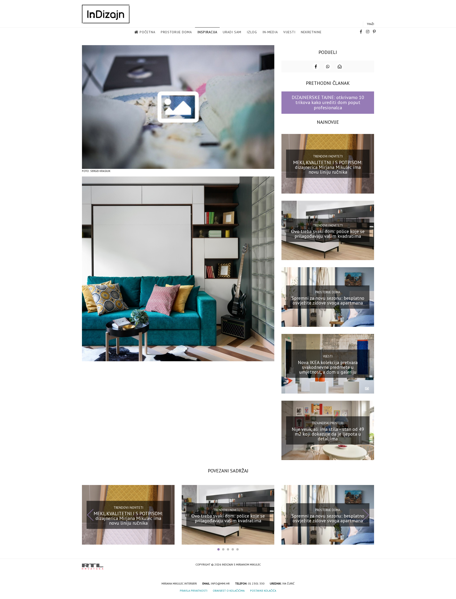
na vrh (369, 565)
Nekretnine (311, 32)
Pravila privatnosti (193, 590)
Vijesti (289, 32)
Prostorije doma (176, 32)
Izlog (252, 32)
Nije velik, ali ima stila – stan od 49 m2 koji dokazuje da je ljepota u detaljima (328, 434)
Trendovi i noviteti (328, 156)
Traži (370, 24)
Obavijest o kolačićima (229, 590)
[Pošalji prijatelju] (339, 66)
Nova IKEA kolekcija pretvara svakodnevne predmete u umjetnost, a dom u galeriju (328, 367)
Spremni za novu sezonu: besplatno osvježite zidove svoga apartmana (327, 300)
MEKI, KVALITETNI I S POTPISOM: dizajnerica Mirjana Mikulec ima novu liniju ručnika (327, 167)
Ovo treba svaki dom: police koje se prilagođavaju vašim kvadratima (328, 233)
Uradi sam (232, 32)
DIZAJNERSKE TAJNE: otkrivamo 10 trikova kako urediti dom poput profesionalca (328, 102)
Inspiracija (207, 32)
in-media (270, 32)
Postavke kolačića (263, 590)
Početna (147, 32)
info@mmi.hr (220, 583)
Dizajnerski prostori (327, 423)
